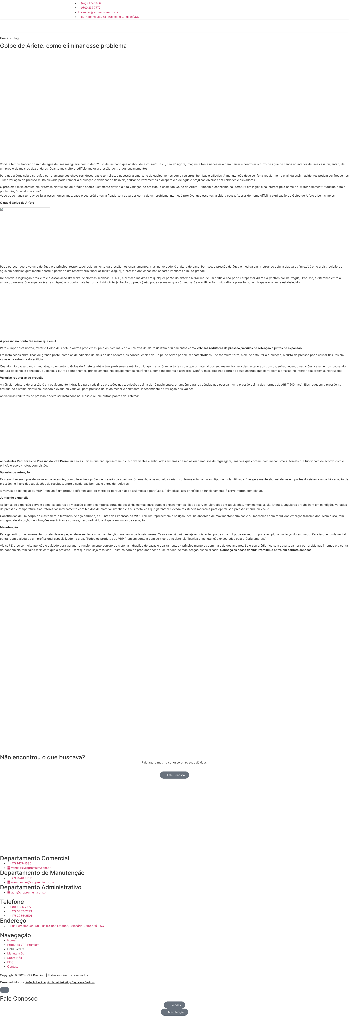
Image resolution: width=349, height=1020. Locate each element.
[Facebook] (273, 9)
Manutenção (229, 25)
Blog (261, 25)
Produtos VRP (208, 25)
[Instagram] (261, 9)
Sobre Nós (248, 25)
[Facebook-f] (14, 845)
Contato (273, 25)
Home (191, 25)
